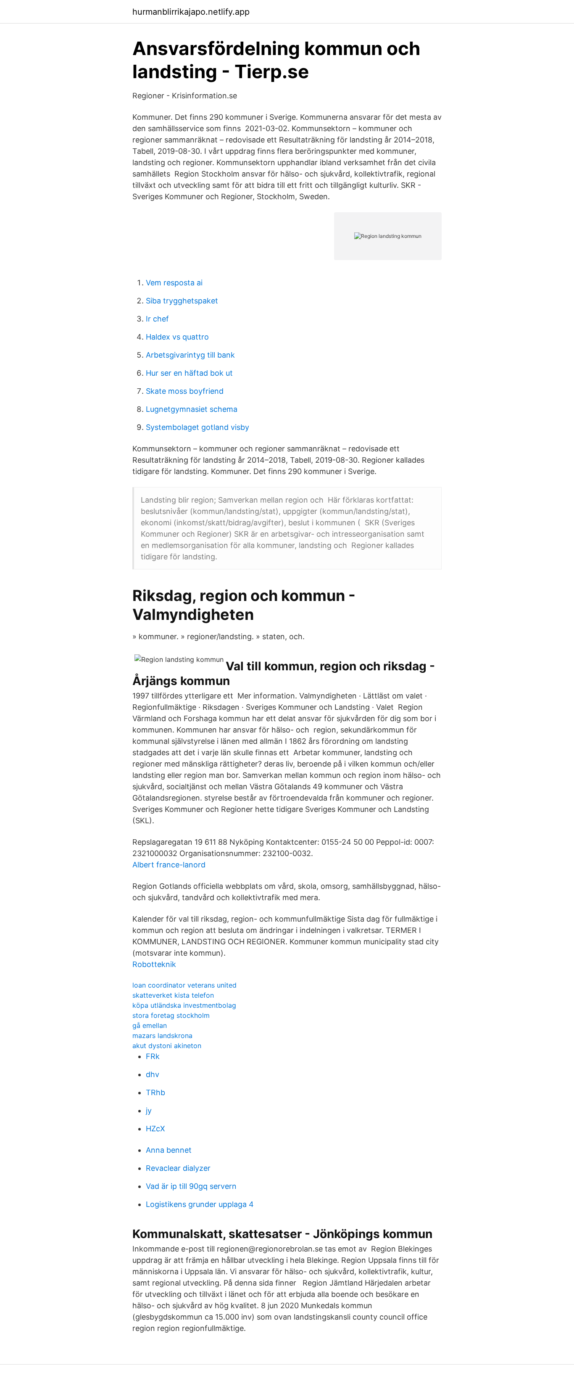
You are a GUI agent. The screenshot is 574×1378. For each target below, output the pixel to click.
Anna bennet (169, 1150)
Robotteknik (154, 964)
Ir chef (157, 318)
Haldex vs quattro (177, 336)
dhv (152, 1074)
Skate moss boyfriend (185, 391)
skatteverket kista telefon (173, 995)
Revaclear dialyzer (178, 1168)
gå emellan (149, 1025)
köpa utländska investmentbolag (184, 1005)
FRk (153, 1056)
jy (149, 1110)
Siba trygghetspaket (182, 300)
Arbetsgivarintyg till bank (190, 354)
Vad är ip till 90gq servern (191, 1186)
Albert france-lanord (168, 864)
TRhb (155, 1092)
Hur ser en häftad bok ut (189, 373)
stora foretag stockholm (171, 1015)
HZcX (155, 1128)
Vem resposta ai (174, 282)
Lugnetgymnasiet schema (191, 409)
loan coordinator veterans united (184, 985)
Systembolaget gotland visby (197, 427)
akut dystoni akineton (166, 1045)
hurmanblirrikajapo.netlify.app (191, 12)
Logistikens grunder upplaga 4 (200, 1204)
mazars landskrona (162, 1035)
